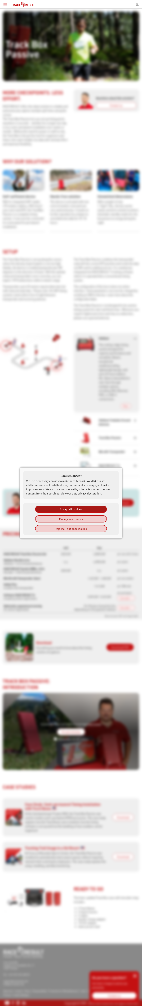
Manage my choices (71, 519)
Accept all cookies (71, 509)
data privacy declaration (86, 493)
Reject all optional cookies (71, 528)
